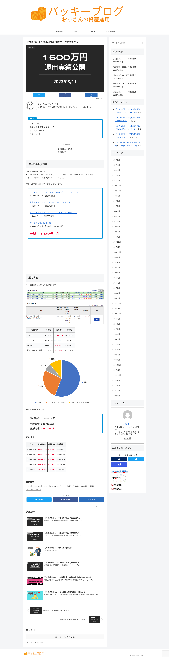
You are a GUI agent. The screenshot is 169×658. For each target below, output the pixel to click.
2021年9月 (115, 380)
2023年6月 (115, 273)
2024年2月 (115, 232)
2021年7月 (115, 390)
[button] (142, 43)
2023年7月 (115, 268)
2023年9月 (115, 257)
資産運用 (84, 486)
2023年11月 (116, 247)
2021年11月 (116, 370)
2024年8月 (115, 201)
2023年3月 (115, 288)
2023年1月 (115, 298)
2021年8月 (115, 385)
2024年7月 (115, 206)
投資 (70, 486)
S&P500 (46, 486)
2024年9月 (115, 196)
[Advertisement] (65, 255)
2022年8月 (115, 324)
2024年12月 (116, 186)
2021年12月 (116, 365)
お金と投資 (31, 482)
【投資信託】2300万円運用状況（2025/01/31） (124, 93)
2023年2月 (115, 293)
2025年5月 (115, 160)
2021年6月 (115, 396)
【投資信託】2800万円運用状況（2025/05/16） (124, 60)
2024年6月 (115, 211)
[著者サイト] (125, 438)
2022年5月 (115, 339)
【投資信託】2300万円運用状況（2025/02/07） (124, 85)
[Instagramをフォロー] (130, 438)
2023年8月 (115, 262)
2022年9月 (115, 319)
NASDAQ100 (37, 486)
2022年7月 (115, 329)
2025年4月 (115, 165)
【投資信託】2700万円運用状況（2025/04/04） (124, 68)
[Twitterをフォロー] (127, 438)
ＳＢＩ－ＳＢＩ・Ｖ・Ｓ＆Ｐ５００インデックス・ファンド (56, 192)
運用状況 (63, 152)
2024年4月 (115, 221)
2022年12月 (116, 303)
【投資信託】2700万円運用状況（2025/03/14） (124, 76)
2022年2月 (115, 355)
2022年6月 (115, 334)
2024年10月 (116, 191)
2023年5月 (115, 278)
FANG (29, 486)
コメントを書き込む (65, 637)
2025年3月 (115, 170)
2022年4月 (115, 344)
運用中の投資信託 (66, 149)
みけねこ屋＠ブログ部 (128, 146)
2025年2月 (115, 175)
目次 (62, 145)
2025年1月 (115, 180)
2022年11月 (116, 309)
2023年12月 (116, 242)
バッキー (133, 112)
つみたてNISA (55, 486)
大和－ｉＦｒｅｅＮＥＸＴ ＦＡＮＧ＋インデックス (53, 213)
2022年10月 (116, 314)
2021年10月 (116, 375)
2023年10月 (116, 252)
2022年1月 (115, 360)
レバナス (63, 486)
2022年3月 (115, 350)
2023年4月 (115, 283)
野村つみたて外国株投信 (40, 223)
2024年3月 (115, 227)
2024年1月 (115, 237)
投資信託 (76, 486)
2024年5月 (115, 216)
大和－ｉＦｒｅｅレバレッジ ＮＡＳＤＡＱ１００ (52, 202)
